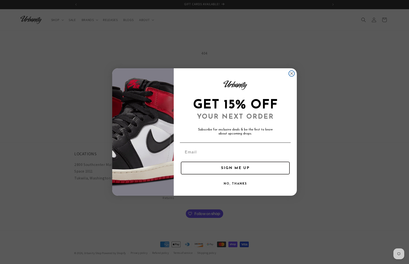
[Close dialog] (291, 73)
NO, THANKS (235, 183)
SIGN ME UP (235, 168)
